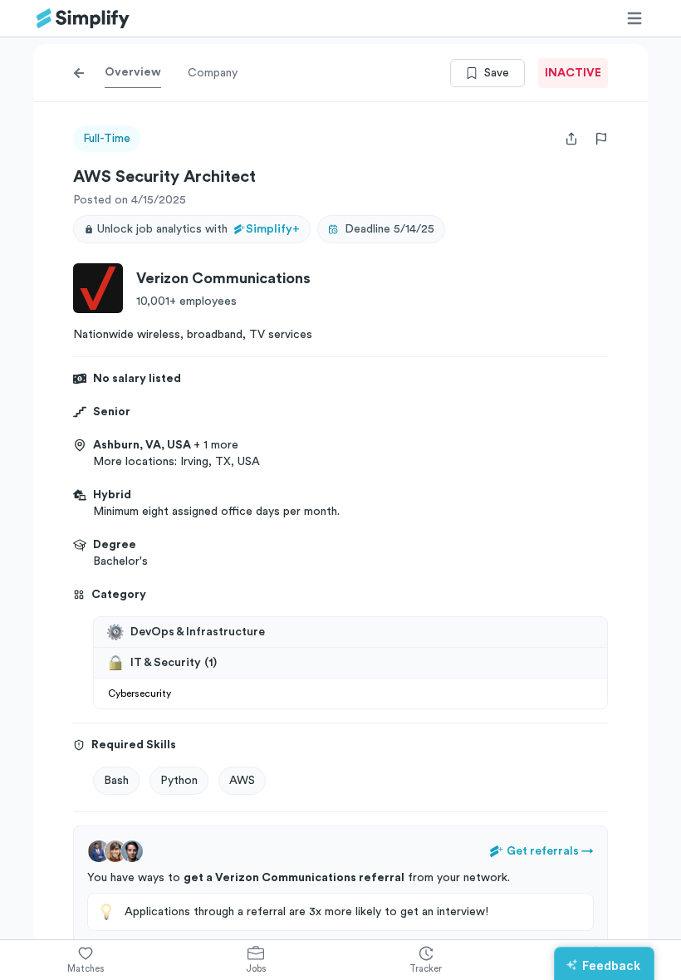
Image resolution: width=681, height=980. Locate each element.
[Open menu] (634, 18)
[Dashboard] (83, 18)
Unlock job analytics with (198, 229)
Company (213, 73)
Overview (133, 72)
